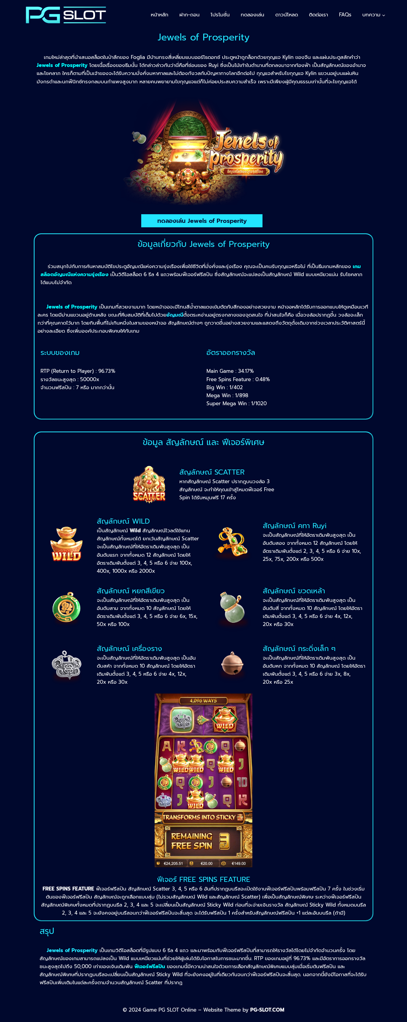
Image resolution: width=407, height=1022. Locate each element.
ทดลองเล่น (252, 14)
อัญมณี (175, 315)
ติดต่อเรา (318, 14)
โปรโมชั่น (220, 14)
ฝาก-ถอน (189, 14)
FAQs (345, 14)
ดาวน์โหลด (286, 14)
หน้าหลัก (159, 14)
